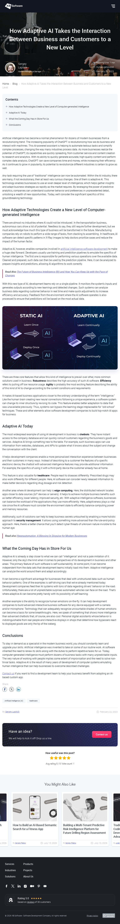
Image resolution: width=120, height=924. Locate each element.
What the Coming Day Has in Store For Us (29, 118)
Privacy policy (92, 915)
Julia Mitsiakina (71, 843)
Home (5, 83)
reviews (30, 901)
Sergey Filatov (20, 843)
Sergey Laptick (12, 711)
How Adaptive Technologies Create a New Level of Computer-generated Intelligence (49, 106)
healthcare (33, 701)
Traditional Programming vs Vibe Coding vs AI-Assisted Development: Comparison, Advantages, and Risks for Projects (84, 830)
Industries (10, 870)
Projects (27, 870)
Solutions (10, 876)
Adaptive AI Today (17, 112)
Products (28, 864)
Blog (15, 83)
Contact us (8, 673)
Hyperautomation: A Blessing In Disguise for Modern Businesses (52, 536)
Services (9, 864)
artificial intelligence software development (84, 249)
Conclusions (15, 124)
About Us (28, 876)
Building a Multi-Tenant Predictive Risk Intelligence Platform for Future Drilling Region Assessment (34, 829)
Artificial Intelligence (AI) (14, 701)
